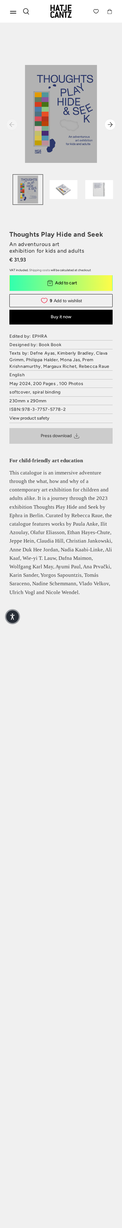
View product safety (29, 418)
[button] (12, 616)
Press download (56, 435)
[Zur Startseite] (61, 11)
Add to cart (66, 283)
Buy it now (61, 316)
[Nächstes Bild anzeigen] (110, 124)
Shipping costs (39, 270)
